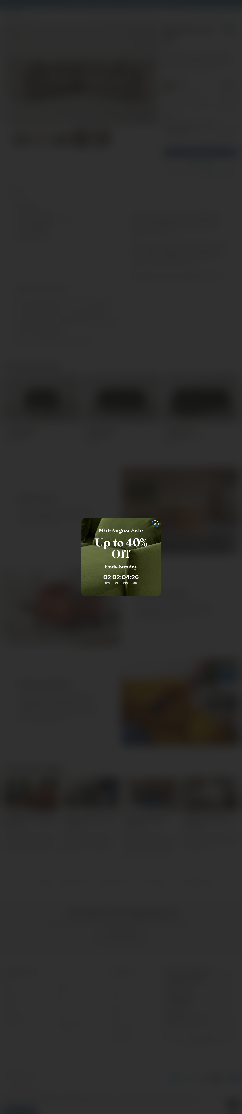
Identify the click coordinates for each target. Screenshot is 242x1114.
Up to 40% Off (121, 548)
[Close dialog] (155, 524)
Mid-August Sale (121, 530)
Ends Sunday (121, 567)
